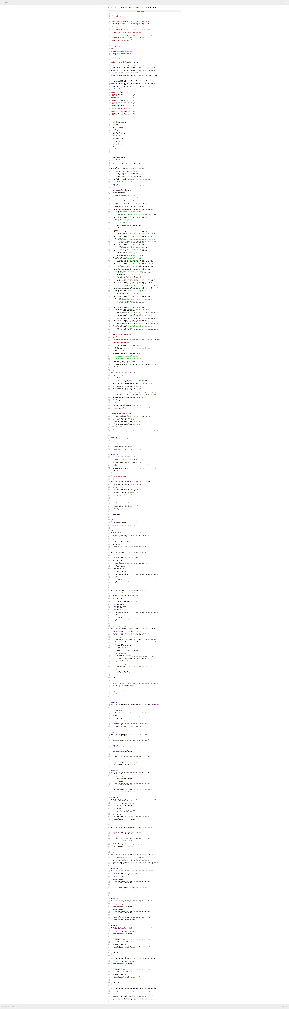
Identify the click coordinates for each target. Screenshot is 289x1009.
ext (143, 7)
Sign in (285, 2)
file (138, 11)
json (286, 1006)
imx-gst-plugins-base (119, 7)
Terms (17, 1006)
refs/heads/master (133, 7)
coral (109, 7)
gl (146, 7)
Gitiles (9, 1006)
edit (142, 11)
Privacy (13, 1006)
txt (283, 1006)
